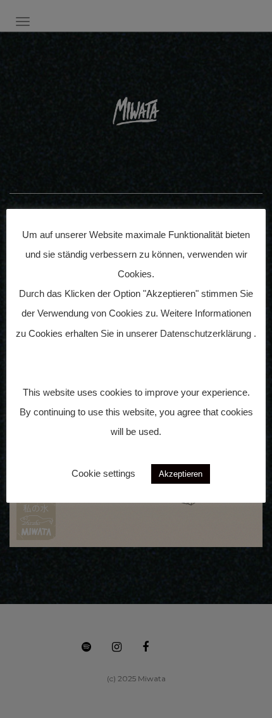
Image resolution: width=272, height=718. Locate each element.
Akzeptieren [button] (180, 474)
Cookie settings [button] (103, 473)
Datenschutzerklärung (205, 333)
